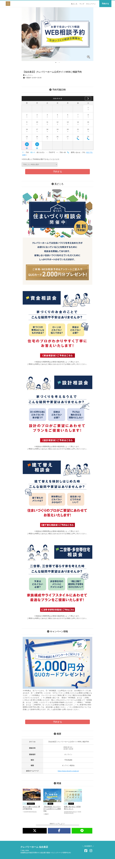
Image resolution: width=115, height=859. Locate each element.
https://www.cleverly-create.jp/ (68, 771)
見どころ (74, 4)
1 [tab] (56, 62)
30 (27, 144)
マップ (81, 4)
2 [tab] (59, 62)
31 (37, 144)
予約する (105, 4)
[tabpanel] (57, 34)
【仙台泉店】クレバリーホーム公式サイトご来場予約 (52, 809)
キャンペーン (91, 4)
